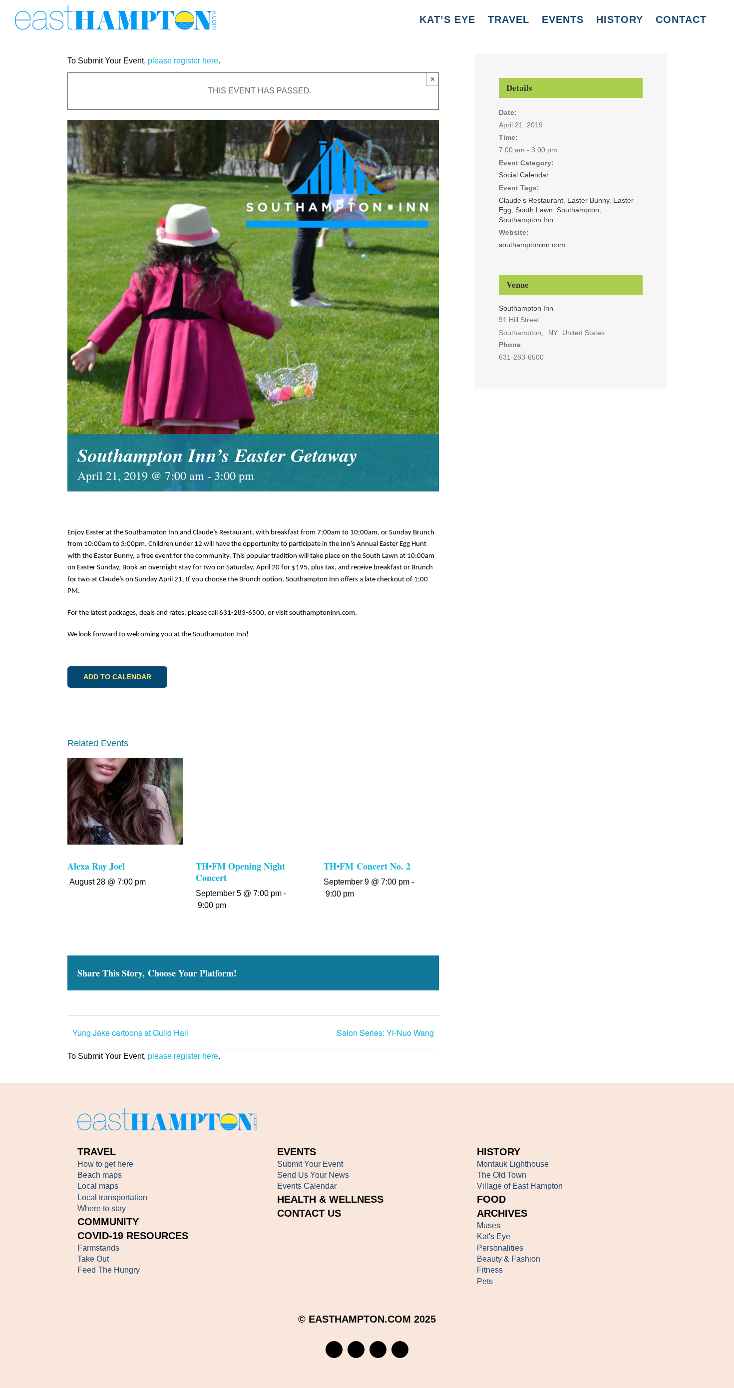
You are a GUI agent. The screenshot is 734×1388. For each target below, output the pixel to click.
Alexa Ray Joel (96, 866)
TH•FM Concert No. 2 (367, 866)
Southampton (578, 210)
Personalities (500, 1248)
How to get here (105, 1164)
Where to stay (101, 1208)
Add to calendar (117, 677)
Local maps (97, 1186)
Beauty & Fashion (508, 1259)
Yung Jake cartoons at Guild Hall (130, 1032)
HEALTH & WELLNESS (330, 1199)
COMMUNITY (108, 1221)
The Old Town (501, 1175)
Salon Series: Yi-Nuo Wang (385, 1032)
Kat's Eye (493, 1236)
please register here (182, 60)
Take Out (93, 1259)
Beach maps (99, 1175)
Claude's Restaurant (531, 200)
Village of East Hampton (520, 1186)
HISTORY (498, 1151)
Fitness (490, 1270)
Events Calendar (307, 1186)
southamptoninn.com (532, 245)
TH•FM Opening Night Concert (241, 872)
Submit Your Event (310, 1164)
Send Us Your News (313, 1175)
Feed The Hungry (108, 1270)
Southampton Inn (526, 220)
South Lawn (534, 210)
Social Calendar (524, 175)
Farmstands (98, 1248)
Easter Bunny (588, 200)
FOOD (491, 1199)
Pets (485, 1281)
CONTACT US (309, 1213)
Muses (488, 1225)
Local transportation (112, 1197)
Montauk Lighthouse (513, 1164)
